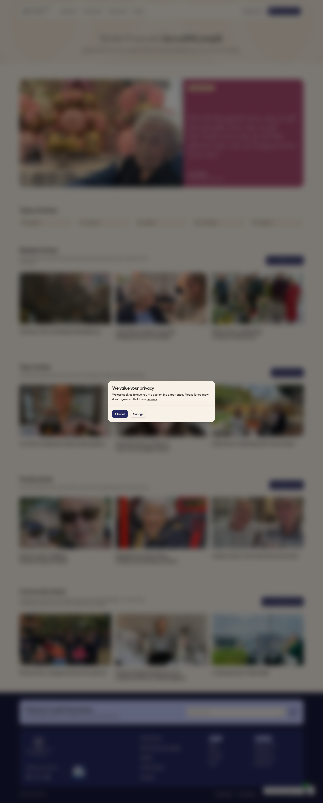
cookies (152, 399)
